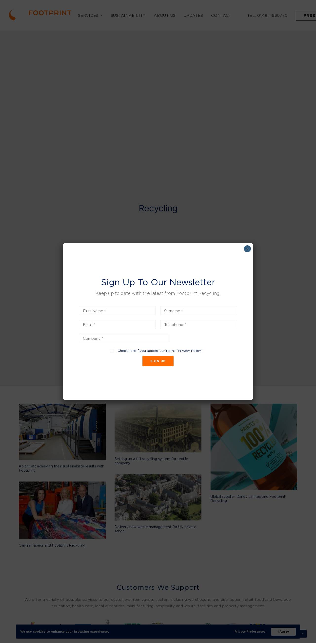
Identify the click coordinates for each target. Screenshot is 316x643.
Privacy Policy (189, 350)
